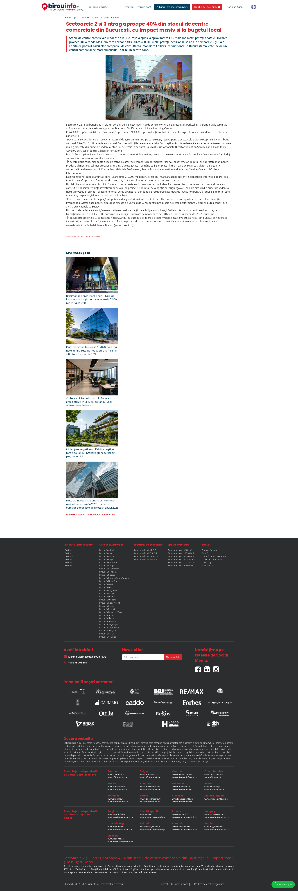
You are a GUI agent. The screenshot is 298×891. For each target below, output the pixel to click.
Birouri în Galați (106, 584)
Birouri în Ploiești (107, 609)
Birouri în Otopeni (107, 599)
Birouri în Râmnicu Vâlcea (110, 612)
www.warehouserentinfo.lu (120, 829)
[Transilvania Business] (78, 702)
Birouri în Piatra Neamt (109, 602)
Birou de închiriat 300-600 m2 (181, 556)
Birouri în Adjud (106, 550)
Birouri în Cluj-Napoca (109, 568)
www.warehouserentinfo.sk (120, 841)
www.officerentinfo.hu (150, 789)
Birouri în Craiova (107, 574)
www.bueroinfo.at (116, 774)
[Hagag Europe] (170, 724)
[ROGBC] (135, 691)
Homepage (70, 17)
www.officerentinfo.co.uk (216, 798)
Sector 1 (68, 550)
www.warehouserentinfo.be (120, 817)
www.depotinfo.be (116, 814)
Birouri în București (108, 562)
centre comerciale (92, 236)
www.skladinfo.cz (148, 814)
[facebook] (199, 667)
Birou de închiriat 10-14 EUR (146, 556)
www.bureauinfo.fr (116, 786)
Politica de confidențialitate (209, 884)
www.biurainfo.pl (212, 786)
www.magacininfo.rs (213, 826)
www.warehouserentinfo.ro (184, 829)
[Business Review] (163, 691)
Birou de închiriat (209, 550)
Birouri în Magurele (108, 590)
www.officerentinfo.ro (118, 801)
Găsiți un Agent (234, 7)
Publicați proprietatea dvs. (171, 7)
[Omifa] (106, 713)
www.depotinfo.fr (180, 814)
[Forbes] (191, 702)
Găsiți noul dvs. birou (206, 7)
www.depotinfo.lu (116, 826)
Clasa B (205, 553)
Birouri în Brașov (106, 559)
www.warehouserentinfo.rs (216, 829)
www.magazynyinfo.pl (150, 826)
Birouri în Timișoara (108, 630)
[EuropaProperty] (163, 702)
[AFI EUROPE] (220, 713)
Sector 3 (68, 556)
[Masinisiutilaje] (220, 691)
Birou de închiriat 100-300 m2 (181, 553)
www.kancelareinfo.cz (214, 774)
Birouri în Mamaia (107, 593)
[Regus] (163, 713)
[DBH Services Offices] (213, 724)
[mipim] (78, 691)
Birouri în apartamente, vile (214, 556)
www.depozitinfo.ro (181, 826)
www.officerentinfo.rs (150, 801)
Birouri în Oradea (107, 596)
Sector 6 (68, 565)
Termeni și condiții (181, 884)
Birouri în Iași (105, 587)
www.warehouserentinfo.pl (152, 829)
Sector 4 (68, 559)
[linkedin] (208, 667)
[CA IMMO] (106, 702)
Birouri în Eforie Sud (108, 581)
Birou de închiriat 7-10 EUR (145, 553)
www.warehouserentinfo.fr (184, 817)
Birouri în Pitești (106, 606)
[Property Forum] (135, 713)
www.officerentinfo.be (150, 777)
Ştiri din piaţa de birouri (107, 17)
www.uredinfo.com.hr (182, 774)
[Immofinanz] (220, 702)
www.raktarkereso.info (214, 814)
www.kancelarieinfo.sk (182, 798)
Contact (129, 7)
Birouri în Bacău (106, 556)
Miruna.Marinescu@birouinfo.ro (87, 656)
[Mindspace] (78, 713)
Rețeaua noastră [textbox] (98, 7)
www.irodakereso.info (150, 786)
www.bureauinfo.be (149, 774)
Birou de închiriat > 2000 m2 (180, 565)
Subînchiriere (208, 565)
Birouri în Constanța (108, 571)
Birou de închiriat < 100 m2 (180, 550)
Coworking (206, 562)
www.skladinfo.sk (116, 838)
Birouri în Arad (106, 553)
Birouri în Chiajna (107, 565)
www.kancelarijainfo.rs (150, 798)
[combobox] (98, 7)
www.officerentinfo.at (118, 777)
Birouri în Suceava (107, 621)
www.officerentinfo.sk (182, 801)
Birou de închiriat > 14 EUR (145, 559)
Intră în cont (144, 7)
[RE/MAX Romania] (191, 691)
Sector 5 (68, 562)
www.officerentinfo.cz (214, 777)
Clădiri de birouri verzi (212, 559)
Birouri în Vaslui (106, 633)
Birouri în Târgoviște (108, 624)
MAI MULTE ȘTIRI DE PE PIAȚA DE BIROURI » (90, 514)
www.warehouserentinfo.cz (152, 817)
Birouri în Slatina (106, 618)
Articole (86, 17)
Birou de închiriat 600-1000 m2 (181, 559)
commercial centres (74, 236)
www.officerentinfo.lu (182, 789)
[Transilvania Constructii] (128, 724)
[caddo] (135, 702)
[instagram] (216, 667)
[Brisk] (85, 724)
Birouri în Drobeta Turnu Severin (114, 578)
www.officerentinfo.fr (117, 789)
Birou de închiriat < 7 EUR (144, 550)
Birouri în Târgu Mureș (109, 627)
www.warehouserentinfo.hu (217, 817)
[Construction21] (106, 691)
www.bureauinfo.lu (181, 786)
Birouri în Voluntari (108, 636)
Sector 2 (68, 553)
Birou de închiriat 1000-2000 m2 (182, 562)
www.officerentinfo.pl (214, 789)
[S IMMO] (191, 713)
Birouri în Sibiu (106, 615)
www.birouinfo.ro (116, 798)
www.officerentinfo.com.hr (184, 777)
